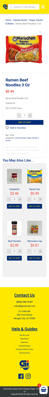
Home (8, 20)
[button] (40, 32)
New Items (24, 339)
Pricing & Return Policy (24, 349)
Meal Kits (24, 342)
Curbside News (24, 346)
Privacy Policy (24, 353)
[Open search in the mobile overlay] (23, 7)
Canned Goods (20, 20)
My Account (24, 335)
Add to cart (24, 122)
